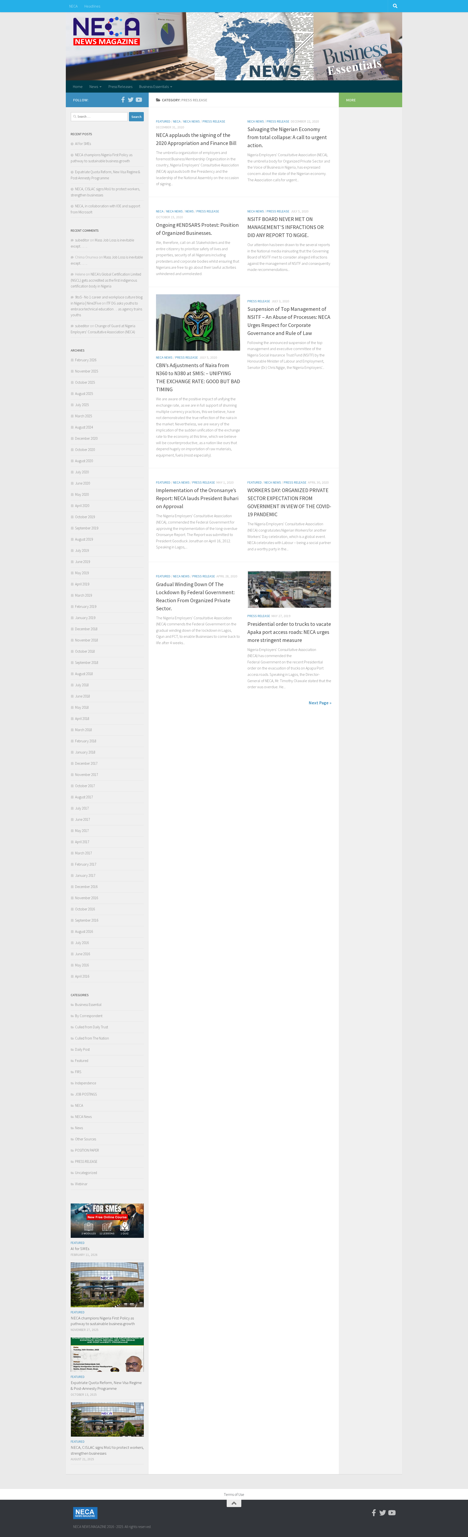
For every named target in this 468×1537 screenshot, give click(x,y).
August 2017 (84, 797)
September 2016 (86, 920)
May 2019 (82, 573)
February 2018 (85, 741)
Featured (163, 121)
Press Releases (120, 86)
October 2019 (85, 517)
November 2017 (86, 774)
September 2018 (86, 662)
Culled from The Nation (92, 1038)
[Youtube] (138, 100)
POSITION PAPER (87, 1150)
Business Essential (88, 1004)
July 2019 (82, 550)
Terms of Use (234, 1494)
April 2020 (82, 505)
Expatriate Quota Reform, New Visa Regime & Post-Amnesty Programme (106, 1385)
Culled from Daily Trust (91, 1027)
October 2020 (85, 449)
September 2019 (86, 528)
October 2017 (85, 785)
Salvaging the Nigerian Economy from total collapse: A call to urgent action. (287, 137)
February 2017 (85, 864)
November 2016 (86, 898)
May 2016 (82, 965)
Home (78, 86)
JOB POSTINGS (86, 1094)
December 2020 (86, 438)
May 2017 (82, 830)
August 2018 (84, 673)
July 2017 (82, 808)
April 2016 (82, 976)
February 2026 (85, 360)
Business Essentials (154, 86)
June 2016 (82, 954)
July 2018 (82, 685)
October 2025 (85, 382)
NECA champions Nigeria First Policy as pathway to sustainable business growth (103, 1321)
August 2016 (84, 931)
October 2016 (85, 909)
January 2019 (85, 617)
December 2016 (86, 886)
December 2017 (86, 763)
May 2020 (82, 494)
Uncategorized (86, 1172)
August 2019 (84, 539)
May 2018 (82, 707)
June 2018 (82, 696)
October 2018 (85, 651)
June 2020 (82, 483)
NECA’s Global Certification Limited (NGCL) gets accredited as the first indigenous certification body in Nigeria (106, 280)
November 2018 (86, 640)
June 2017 (82, 819)
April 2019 (82, 584)
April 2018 (82, 718)
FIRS (78, 1071)
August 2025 (84, 393)
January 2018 (85, 752)
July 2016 (82, 942)
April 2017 (82, 842)
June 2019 (82, 561)
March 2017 (83, 853)
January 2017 (85, 875)
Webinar (81, 1184)
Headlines (92, 6)
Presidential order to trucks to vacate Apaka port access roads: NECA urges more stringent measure (289, 632)
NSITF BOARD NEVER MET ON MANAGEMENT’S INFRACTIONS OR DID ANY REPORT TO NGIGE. (285, 227)
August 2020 (84, 460)
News (93, 86)
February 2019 (85, 606)
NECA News (191, 121)
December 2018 (86, 629)
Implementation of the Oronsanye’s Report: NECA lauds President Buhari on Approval (197, 498)
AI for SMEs (83, 143)
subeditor (82, 240)
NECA (73, 6)
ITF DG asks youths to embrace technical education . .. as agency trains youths (106, 309)
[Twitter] (131, 100)
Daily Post (82, 1049)
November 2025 (86, 371)
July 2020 (82, 472)
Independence (85, 1083)
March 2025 (83, 416)
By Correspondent (88, 1015)
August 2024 (84, 427)
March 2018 (83, 729)
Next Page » (320, 703)
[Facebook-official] (123, 100)
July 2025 (82, 404)
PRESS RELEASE (214, 121)
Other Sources (85, 1139)
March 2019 (83, 595)
